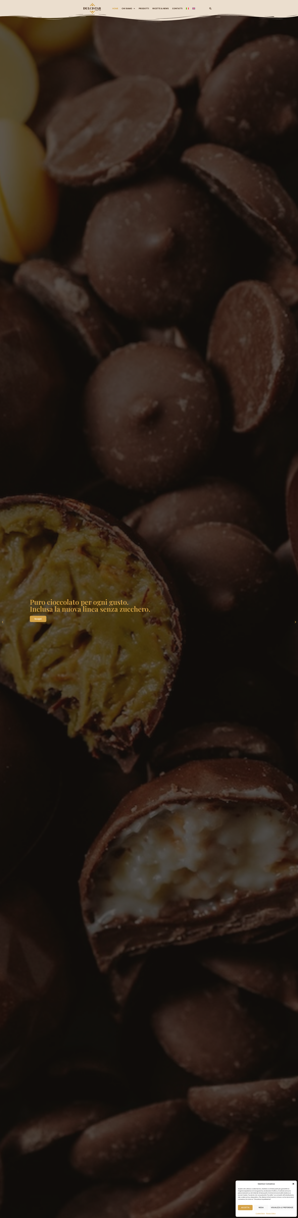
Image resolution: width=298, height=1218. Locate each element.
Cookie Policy (260, 1213)
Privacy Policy (271, 1213)
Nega (261, 1207)
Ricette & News (160, 8)
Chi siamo (127, 8)
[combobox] (205, 8)
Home (115, 8)
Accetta (245, 1207)
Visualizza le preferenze (282, 1207)
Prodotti (144, 8)
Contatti (177, 8)
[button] (293, 1184)
